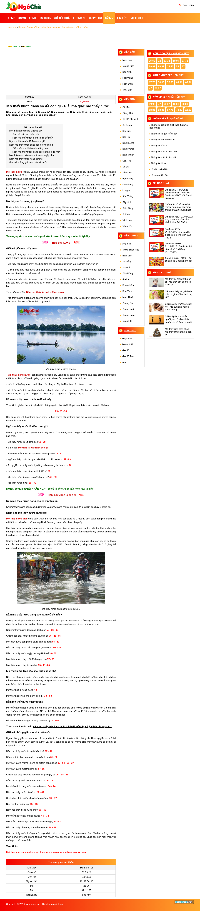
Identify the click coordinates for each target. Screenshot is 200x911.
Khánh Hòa (128, 285)
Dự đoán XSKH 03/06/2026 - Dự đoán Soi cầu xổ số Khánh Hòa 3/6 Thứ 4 (179, 219)
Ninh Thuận (128, 297)
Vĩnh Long (127, 220)
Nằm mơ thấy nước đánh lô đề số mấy (32, 137)
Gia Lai (125, 279)
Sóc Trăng (127, 196)
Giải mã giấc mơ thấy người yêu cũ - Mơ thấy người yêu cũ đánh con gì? (178, 319)
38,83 (185, 104)
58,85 (152, 109)
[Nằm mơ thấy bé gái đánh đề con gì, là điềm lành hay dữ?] (156, 294)
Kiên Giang (127, 184)
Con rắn (32, 876)
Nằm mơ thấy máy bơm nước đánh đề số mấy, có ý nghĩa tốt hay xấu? (72, 726)
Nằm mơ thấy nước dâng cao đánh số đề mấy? (37, 151)
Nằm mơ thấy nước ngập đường (25, 158)
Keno (124, 362)
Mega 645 (127, 338)
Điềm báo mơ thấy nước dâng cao (30, 148)
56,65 (161, 82)
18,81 (176, 104)
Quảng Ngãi (128, 309)
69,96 (188, 82)
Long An (126, 190)
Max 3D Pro (128, 356)
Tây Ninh (126, 202)
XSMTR (16, 46)
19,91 (176, 60)
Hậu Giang (127, 178)
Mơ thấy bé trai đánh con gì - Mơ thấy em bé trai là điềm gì (178, 282)
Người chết (32, 881)
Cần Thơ (126, 160)
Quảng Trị (127, 321)
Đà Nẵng (126, 261)
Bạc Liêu (126, 131)
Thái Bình (127, 89)
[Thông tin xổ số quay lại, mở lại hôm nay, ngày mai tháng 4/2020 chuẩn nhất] (156, 207)
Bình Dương (128, 143)
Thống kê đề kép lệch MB (164, 151)
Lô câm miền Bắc (160, 175)
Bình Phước (128, 148)
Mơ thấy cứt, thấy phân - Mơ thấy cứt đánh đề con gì (178, 332)
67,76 (152, 82)
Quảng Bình (128, 303)
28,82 (188, 109)
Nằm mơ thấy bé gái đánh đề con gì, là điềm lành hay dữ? (178, 294)
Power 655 (127, 344)
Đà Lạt (126, 166)
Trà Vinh (126, 214)
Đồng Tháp (128, 113)
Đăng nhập (188, 5)
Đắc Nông (127, 273)
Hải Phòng (127, 77)
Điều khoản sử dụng (52, 904)
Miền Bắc (127, 60)
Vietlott (130, 330)
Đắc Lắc (126, 267)
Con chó (32, 872)
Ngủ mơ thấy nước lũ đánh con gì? (27, 141)
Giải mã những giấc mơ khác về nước (28, 162)
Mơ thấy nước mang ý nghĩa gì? (25, 130)
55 (177, 66)
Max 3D (125, 350)
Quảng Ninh (128, 66)
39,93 (152, 66)
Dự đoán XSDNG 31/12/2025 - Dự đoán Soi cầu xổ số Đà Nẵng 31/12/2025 (178, 247)
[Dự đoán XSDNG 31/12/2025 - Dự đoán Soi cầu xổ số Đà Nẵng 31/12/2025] (156, 247)
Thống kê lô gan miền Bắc (164, 133)
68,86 (179, 82)
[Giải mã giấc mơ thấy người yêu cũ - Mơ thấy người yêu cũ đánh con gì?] (156, 319)
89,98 (161, 66)
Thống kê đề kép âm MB (163, 157)
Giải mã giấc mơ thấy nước (26, 134)
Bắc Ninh (127, 72)
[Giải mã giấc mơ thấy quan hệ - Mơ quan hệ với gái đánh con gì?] (156, 307)
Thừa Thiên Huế (130, 249)
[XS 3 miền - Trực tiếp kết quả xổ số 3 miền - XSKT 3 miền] (23, 10)
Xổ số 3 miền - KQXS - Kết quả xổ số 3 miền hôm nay (178, 259)
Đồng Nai (127, 172)
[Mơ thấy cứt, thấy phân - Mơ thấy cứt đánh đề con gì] (156, 332)
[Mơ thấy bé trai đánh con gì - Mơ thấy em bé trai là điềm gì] (156, 282)
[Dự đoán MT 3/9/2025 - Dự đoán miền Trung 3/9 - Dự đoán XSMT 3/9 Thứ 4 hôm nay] (156, 193)
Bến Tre (126, 137)
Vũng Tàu (127, 226)
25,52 (152, 60)
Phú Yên (126, 243)
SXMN (28, 46)
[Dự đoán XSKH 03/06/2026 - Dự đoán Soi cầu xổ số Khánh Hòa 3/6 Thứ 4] (156, 220)
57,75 (170, 82)
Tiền (32, 890)
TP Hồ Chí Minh (130, 119)
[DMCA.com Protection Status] (184, 903)
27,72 (167, 60)
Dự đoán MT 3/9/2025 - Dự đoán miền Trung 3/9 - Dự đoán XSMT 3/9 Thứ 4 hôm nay (178, 194)
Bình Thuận (128, 154)
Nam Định (127, 83)
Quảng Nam (128, 315)
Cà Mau (126, 107)
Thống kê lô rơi (158, 163)
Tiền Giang (127, 208)
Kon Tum (127, 291)
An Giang (127, 125)
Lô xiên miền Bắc (159, 169)
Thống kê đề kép (159, 145)
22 (159, 60)
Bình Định (127, 255)
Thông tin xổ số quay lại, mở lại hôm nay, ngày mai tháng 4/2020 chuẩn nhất (178, 207)
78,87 (158, 88)
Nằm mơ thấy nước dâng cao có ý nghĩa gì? (32, 144)
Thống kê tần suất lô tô (163, 139)
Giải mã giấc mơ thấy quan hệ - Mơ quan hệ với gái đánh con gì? (178, 307)
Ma (31, 885)
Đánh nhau (31, 894)
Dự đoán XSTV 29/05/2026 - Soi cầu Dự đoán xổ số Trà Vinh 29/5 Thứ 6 (178, 233)
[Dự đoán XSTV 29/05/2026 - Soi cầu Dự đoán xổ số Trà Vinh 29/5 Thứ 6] (156, 232)
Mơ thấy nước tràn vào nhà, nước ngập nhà (31, 155)
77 (183, 66)
